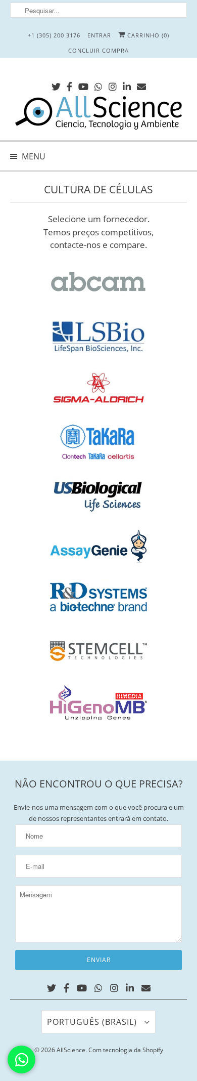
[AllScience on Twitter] (56, 84)
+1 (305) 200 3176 (54, 35)
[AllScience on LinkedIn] (126, 84)
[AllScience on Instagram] (112, 84)
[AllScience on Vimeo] (98, 84)
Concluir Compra (98, 50)
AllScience (71, 1050)
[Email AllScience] (141, 84)
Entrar (99, 35)
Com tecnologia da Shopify (125, 1050)
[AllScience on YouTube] (83, 84)
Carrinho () (147, 35)
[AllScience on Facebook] (69, 84)
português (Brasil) (93, 1021)
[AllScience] (98, 114)
